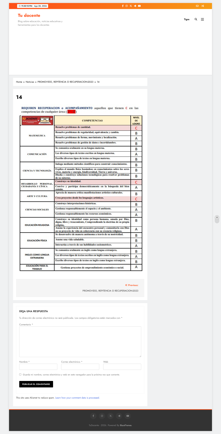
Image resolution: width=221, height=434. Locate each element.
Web (105, 362)
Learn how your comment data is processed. (77, 397)
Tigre (186, 19)
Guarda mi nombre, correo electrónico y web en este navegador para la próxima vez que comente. (71, 374)
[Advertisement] (110, 50)
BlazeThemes (126, 425)
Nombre (24, 362)
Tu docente (29, 15)
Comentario (26, 324)
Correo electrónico (71, 362)
